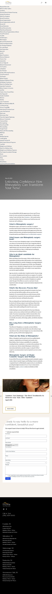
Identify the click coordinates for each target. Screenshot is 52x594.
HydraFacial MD (4, 125)
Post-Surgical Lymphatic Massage (8, 152)
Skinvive (2, 97)
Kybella (2, 99)
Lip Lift (1, 53)
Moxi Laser (2, 113)
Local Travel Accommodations (7, 163)
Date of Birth (8, 442)
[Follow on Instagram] (4, 509)
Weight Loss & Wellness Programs (8, 150)
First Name (7, 433)
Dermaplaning (3, 123)
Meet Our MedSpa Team (6, 84)
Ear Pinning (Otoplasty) (5, 45)
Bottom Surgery (4, 78)
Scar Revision (3, 70)
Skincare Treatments (5, 119)
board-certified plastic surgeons (33, 234)
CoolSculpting (3, 138)
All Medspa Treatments (6, 82)
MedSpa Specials (4, 136)
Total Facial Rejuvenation (6, 43)
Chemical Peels (4, 121)
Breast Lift (2, 24)
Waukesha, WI (7, 560)
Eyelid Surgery (3, 37)
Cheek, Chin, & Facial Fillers (7, 92)
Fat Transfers (3, 66)
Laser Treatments (4, 101)
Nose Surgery (3, 39)
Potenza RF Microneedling (6, 130)
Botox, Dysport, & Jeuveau (6, 88)
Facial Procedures (4, 33)
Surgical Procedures (5, 14)
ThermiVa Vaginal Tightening (7, 117)
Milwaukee (18, 359)
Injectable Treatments (5, 86)
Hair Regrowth (3, 94)
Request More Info (4, 6)
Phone (6, 455)
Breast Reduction (4, 26)
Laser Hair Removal (5, 111)
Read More (10, 408)
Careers (2, 159)
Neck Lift (2, 51)
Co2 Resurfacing (4, 105)
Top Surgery (3, 76)
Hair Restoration (4, 49)
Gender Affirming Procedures (7, 72)
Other (1, 134)
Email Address (8, 446)
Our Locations (3, 156)
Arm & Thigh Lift (4, 63)
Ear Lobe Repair (4, 47)
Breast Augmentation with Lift (7, 22)
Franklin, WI (7, 524)
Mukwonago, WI (8, 548)
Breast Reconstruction (5, 28)
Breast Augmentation (5, 20)
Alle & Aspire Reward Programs (8, 142)
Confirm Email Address (10, 451)
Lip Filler (2, 90)
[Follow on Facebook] (6, 509)
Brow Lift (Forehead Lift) (6, 41)
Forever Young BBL (5, 107)
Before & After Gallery (5, 8)
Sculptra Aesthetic (4, 95)
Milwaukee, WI (7, 536)
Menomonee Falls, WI (10, 572)
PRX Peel (2, 132)
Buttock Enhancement (5, 65)
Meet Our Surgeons (5, 16)
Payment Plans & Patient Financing (8, 12)
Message (7, 464)
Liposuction (3, 61)
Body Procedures (4, 55)
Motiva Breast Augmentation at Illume (9, 32)
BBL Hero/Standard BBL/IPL (7, 103)
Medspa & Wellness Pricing (6, 80)
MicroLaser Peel (4, 115)
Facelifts (2, 35)
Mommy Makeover (5, 57)
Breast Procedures (4, 18)
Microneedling (3, 127)
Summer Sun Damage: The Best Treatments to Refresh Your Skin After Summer (24, 396)
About (1, 154)
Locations (2, 10)
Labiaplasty (3, 68)
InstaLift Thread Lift (5, 140)
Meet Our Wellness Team (6, 148)
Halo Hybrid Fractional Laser (7, 109)
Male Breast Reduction (5, 30)
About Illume (3, 161)
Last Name (7, 438)
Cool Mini (2, 144)
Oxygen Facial (3, 128)
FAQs (1, 158)
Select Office (8, 460)
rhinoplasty (27, 217)
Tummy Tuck (3, 59)
